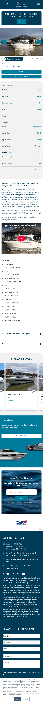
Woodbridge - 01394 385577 (16, 549)
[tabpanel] (22, 523)
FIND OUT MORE (21, 436)
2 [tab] (8, 531)
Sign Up (21, 498)
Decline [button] (26, 699)
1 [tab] (2, 531)
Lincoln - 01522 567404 (14, 544)
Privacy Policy (33, 502)
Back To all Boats (21, 76)
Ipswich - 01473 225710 (14, 546)
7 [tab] (40, 531)
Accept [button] (17, 699)
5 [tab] (27, 531)
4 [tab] (21, 531)
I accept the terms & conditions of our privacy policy (22, 673)
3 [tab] (15, 531)
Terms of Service (21, 504)
